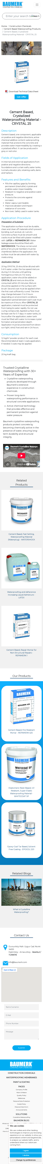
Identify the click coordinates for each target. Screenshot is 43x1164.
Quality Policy (21, 1095)
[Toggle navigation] (37, 4)
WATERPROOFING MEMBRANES (21, 1077)
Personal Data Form (21, 1107)
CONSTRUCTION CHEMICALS (21, 1073)
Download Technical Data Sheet (23, 91)
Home (4, 26)
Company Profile (21, 1089)
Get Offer (21, 97)
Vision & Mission (21, 1092)
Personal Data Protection (21, 1101)
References (21, 1098)
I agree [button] (26, 1151)
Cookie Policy (21, 1104)
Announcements (21, 1110)
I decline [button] (25, 1155)
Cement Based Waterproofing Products (22, 29)
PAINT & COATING (21, 1082)
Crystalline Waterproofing (21, 1117)
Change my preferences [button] (26, 1160)
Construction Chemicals (20, 26)
